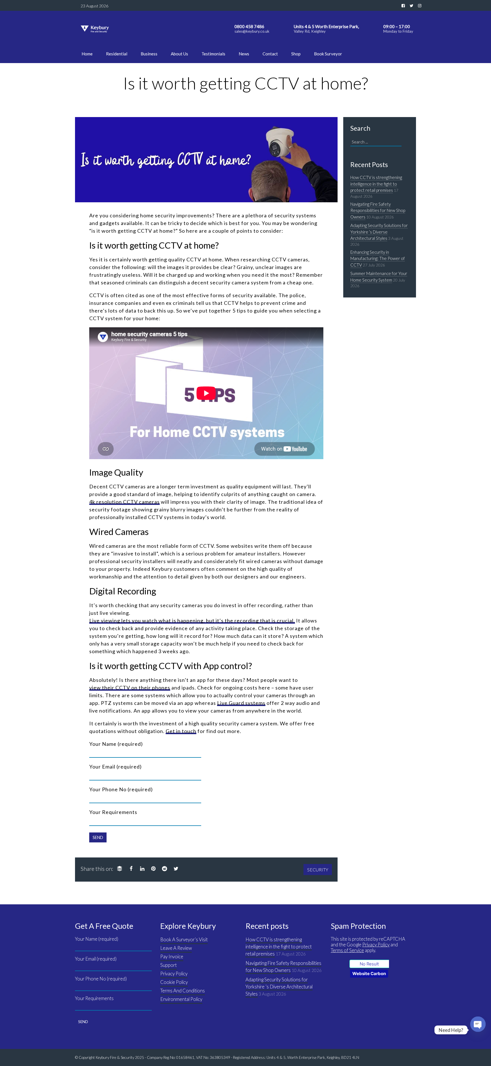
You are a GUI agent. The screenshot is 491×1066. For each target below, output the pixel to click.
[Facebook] (131, 868)
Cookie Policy (174, 982)
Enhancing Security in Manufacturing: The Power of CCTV (377, 258)
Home (87, 53)
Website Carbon (369, 973)
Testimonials (213, 53)
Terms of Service (347, 950)
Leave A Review (176, 948)
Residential (116, 53)
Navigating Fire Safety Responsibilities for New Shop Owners (377, 210)
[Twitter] (176, 868)
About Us (179, 53)
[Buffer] (119, 868)
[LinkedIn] (142, 868)
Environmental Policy (181, 999)
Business (149, 53)
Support (168, 965)
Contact (270, 53)
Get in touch (181, 731)
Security (317, 869)
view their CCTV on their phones (129, 687)
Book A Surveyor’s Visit (184, 939)
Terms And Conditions (182, 991)
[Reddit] (164, 868)
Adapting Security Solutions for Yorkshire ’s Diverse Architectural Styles (379, 232)
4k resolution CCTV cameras (124, 501)
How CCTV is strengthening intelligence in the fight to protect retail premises (376, 184)
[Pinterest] (153, 868)
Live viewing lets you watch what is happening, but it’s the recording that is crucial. (192, 620)
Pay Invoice (171, 956)
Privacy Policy (174, 974)
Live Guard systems (241, 702)
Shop (296, 53)
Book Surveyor (328, 53)
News (244, 53)
